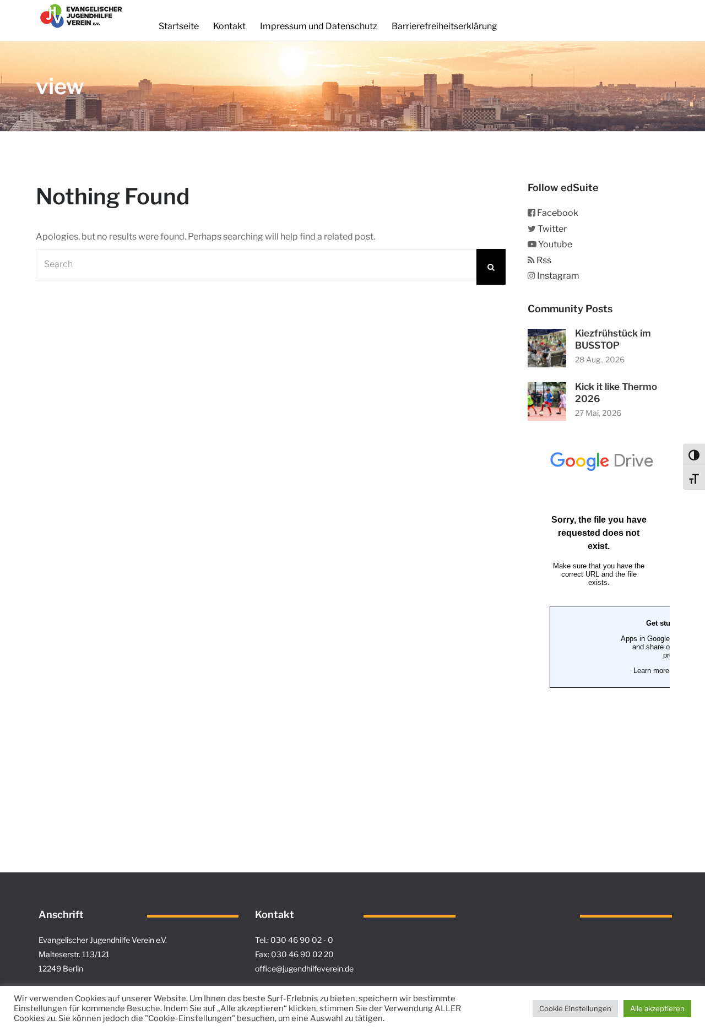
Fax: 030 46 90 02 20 (294, 954)
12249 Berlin (61, 968)
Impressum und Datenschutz (318, 26)
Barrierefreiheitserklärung (444, 26)
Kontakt (229, 26)
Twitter (552, 229)
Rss (543, 260)
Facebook (557, 213)
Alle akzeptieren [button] (657, 1008)
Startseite (179, 26)
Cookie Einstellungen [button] (575, 1008)
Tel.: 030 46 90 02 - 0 (294, 940)
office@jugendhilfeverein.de (304, 968)
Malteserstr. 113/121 (74, 954)
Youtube (555, 244)
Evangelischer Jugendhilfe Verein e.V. (103, 940)
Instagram (558, 275)
